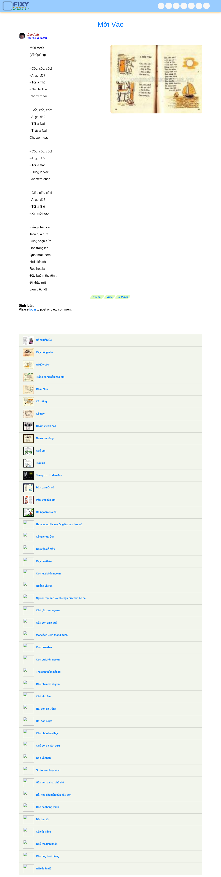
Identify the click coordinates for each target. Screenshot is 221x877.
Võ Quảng (123, 297)
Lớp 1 (110, 297)
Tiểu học (97, 297)
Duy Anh (33, 34)
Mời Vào (111, 24)
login (32, 309)
